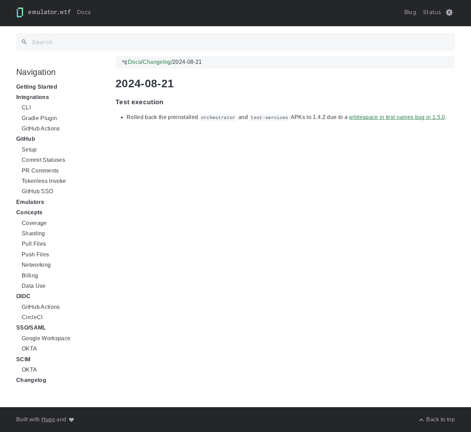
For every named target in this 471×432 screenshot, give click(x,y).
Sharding (33, 233)
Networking (36, 265)
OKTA (29, 349)
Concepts (29, 212)
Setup (29, 150)
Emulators (30, 202)
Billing (30, 275)
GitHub (25, 139)
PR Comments (40, 171)
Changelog (31, 380)
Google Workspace (46, 338)
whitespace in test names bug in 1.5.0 (397, 117)
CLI (26, 107)
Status (432, 12)
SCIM (23, 359)
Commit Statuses (43, 160)
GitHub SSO (37, 192)
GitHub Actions (41, 128)
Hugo (48, 419)
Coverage (34, 223)
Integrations (32, 97)
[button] (449, 12)
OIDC (23, 297)
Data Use (34, 286)
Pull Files (34, 244)
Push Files (35, 254)
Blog (410, 12)
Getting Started (36, 87)
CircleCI (32, 317)
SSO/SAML (31, 328)
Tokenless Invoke (44, 181)
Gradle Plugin (39, 118)
